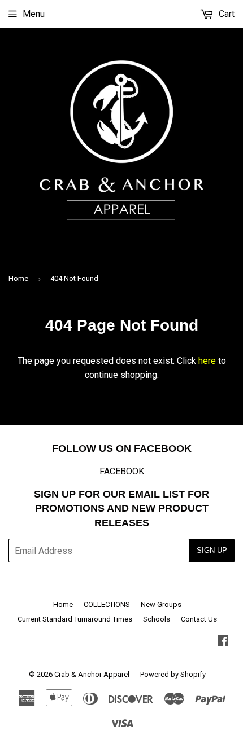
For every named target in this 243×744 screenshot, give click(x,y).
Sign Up (212, 550)
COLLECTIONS (107, 604)
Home (18, 278)
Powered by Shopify (173, 674)
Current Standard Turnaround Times (75, 619)
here (207, 360)
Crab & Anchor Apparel (91, 674)
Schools (156, 619)
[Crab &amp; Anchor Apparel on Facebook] (223, 641)
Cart (225, 13)
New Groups (161, 604)
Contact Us (199, 619)
